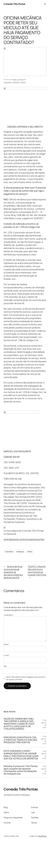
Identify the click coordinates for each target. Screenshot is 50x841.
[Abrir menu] (44, 4)
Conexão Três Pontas (14, 4)
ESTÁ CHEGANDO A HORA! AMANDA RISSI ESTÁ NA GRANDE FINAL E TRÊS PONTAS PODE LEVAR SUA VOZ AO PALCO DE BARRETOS (21, 755)
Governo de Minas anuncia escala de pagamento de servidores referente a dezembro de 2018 (13, 572)
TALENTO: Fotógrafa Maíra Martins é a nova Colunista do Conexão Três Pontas (37, 570)
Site (5, 666)
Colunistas (8, 82)
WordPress (42, 836)
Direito (23, 82)
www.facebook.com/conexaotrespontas (24, 539)
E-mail (6, 655)
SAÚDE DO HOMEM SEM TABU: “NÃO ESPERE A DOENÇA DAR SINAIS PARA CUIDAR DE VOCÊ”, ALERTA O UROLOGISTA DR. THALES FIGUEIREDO (19, 723)
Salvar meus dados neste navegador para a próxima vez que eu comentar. (25, 678)
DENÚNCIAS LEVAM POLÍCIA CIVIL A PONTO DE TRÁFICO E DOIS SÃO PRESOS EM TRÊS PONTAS (20, 740)
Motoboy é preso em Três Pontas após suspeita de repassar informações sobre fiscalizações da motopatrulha (21, 770)
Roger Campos (17, 79)
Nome (6, 644)
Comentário (9, 615)
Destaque (16, 82)
